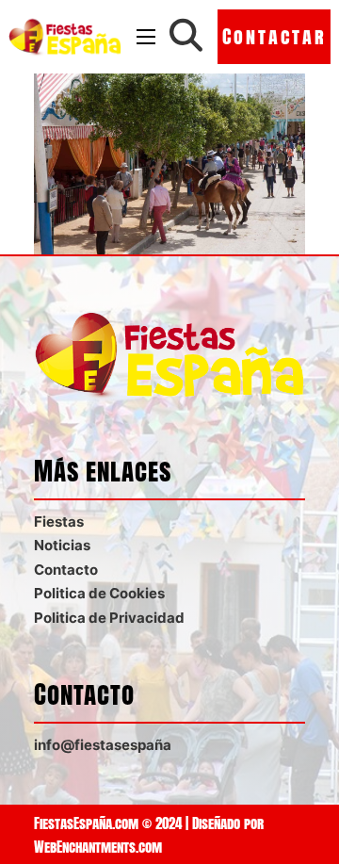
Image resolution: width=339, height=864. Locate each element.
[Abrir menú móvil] (146, 36)
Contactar (274, 36)
